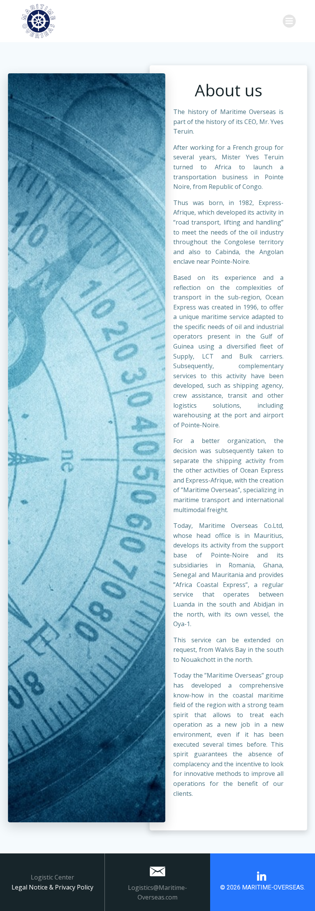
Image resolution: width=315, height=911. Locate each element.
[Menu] (289, 21)
